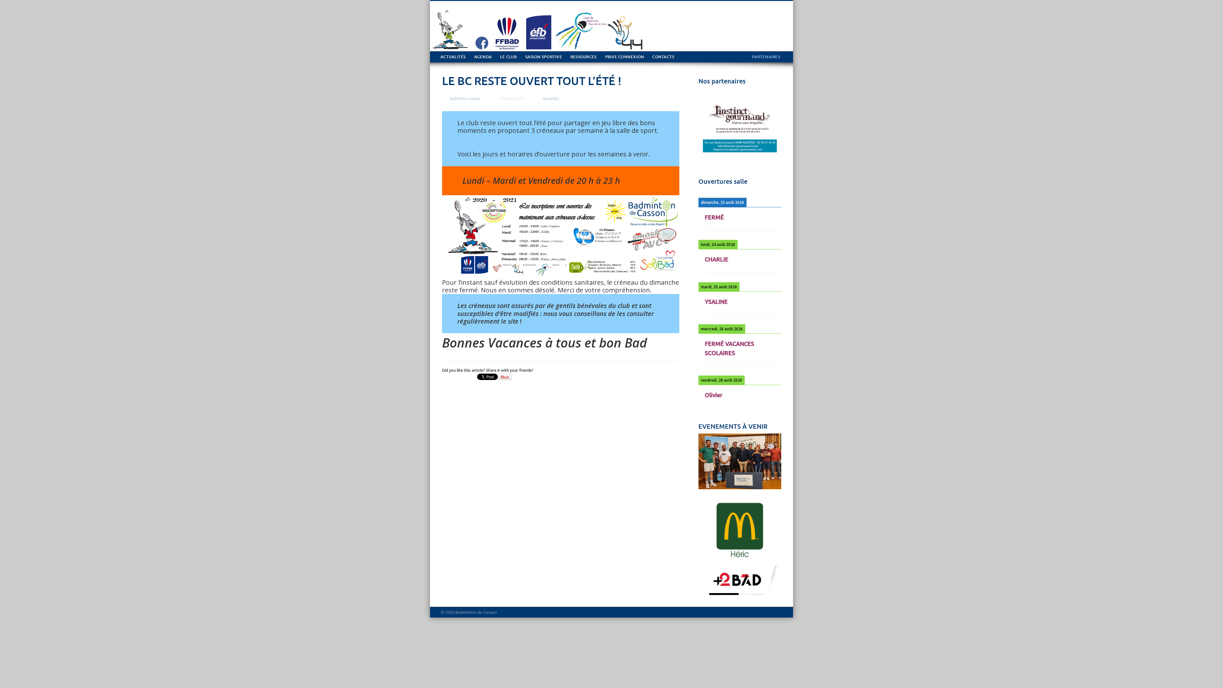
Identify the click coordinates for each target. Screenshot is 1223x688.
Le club (508, 57)
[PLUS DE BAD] (739, 596)
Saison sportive (543, 57)
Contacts (663, 57)
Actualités (453, 57)
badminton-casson (465, 98)
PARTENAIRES (766, 57)
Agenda (483, 57)
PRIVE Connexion (624, 57)
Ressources (583, 57)
